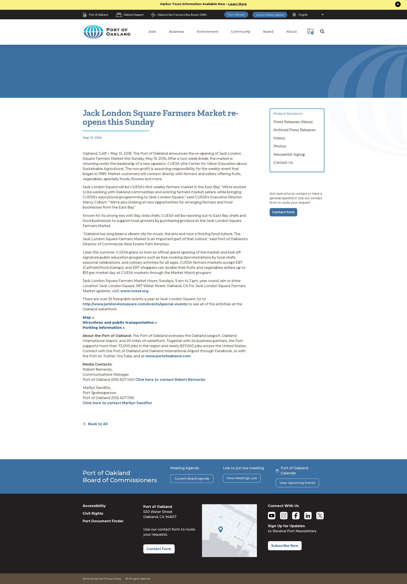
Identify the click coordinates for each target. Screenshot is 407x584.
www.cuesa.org (134, 291)
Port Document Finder (103, 521)
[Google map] (229, 556)
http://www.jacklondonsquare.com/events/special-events (135, 304)
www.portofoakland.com (168, 356)
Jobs (152, 31)
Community (240, 31)
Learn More (237, 4)
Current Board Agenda (270, 14)
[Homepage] (107, 37)
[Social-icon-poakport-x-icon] (320, 515)
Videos (279, 138)
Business (176, 31)
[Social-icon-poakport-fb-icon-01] (296, 515)
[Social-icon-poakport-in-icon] (308, 515)
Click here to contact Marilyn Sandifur (117, 403)
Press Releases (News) (293, 122)
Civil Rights (93, 513)
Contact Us (283, 163)
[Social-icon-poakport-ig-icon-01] (283, 515)
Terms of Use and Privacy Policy (102, 578)
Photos (279, 146)
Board (268, 31)
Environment (207, 31)
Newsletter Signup (289, 155)
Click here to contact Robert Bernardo (170, 380)
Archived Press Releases (294, 130)
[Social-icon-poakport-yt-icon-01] (271, 515)
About (291, 31)
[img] (310, 31)
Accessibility (94, 506)
